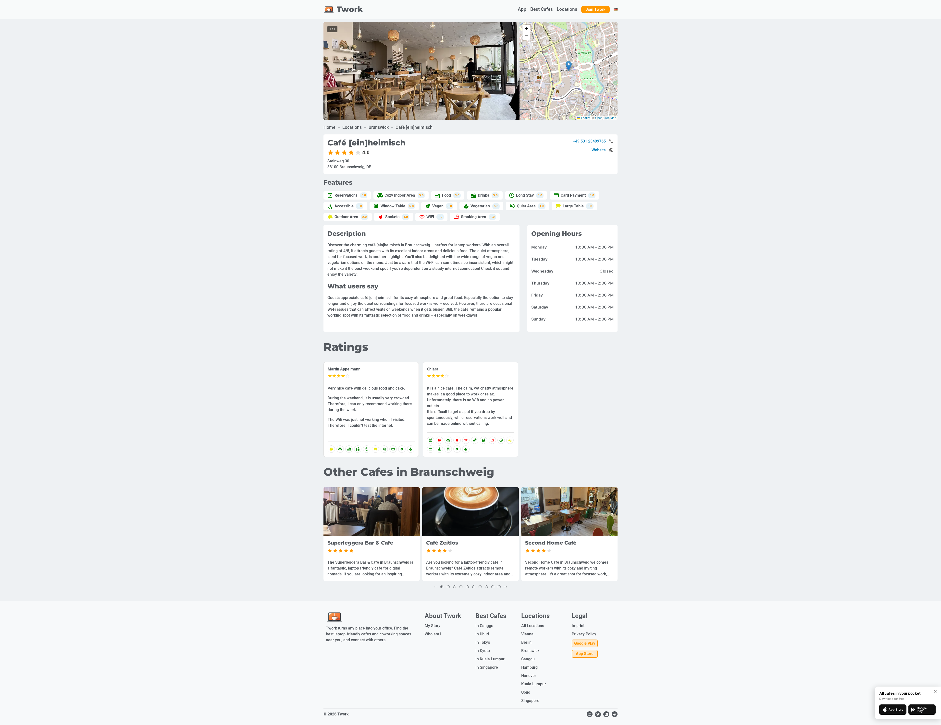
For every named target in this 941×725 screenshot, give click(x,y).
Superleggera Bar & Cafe (360, 543)
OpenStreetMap (605, 118)
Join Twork (595, 9)
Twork (350, 9)
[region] (421, 71)
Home (329, 127)
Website (599, 150)
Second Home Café (550, 543)
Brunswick (379, 127)
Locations (352, 127)
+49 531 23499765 (589, 141)
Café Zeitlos (442, 543)
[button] (569, 66)
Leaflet (585, 118)
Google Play (584, 643)
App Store (585, 653)
